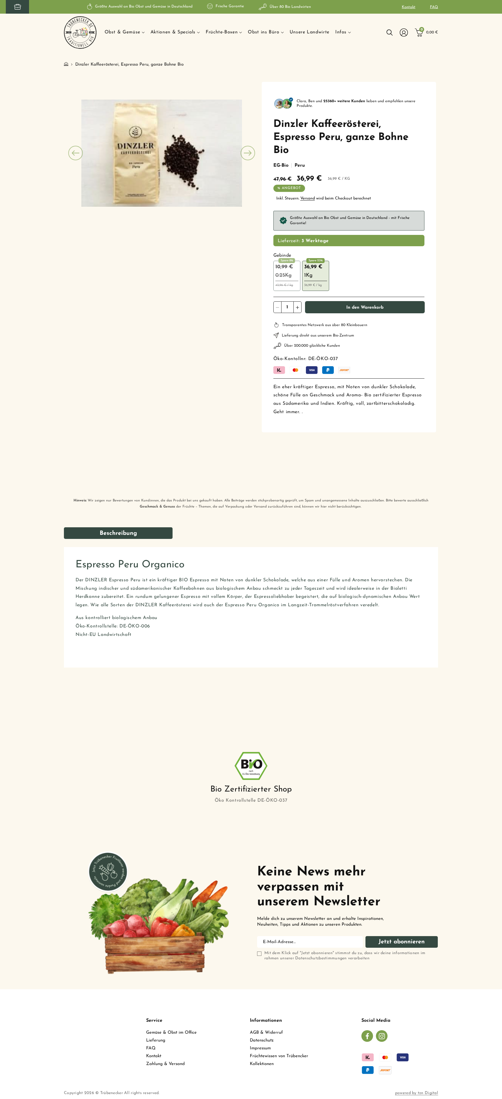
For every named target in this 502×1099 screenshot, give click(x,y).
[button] (125, 32)
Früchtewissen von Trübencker (279, 1056)
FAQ (434, 7)
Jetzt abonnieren (402, 942)
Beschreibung (118, 533)
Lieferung (155, 1040)
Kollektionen (262, 1064)
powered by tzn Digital (416, 1093)
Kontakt (408, 7)
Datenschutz (262, 1040)
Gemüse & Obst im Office (171, 1032)
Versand (307, 198)
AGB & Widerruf (266, 1032)
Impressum (260, 1048)
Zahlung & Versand (165, 1064)
